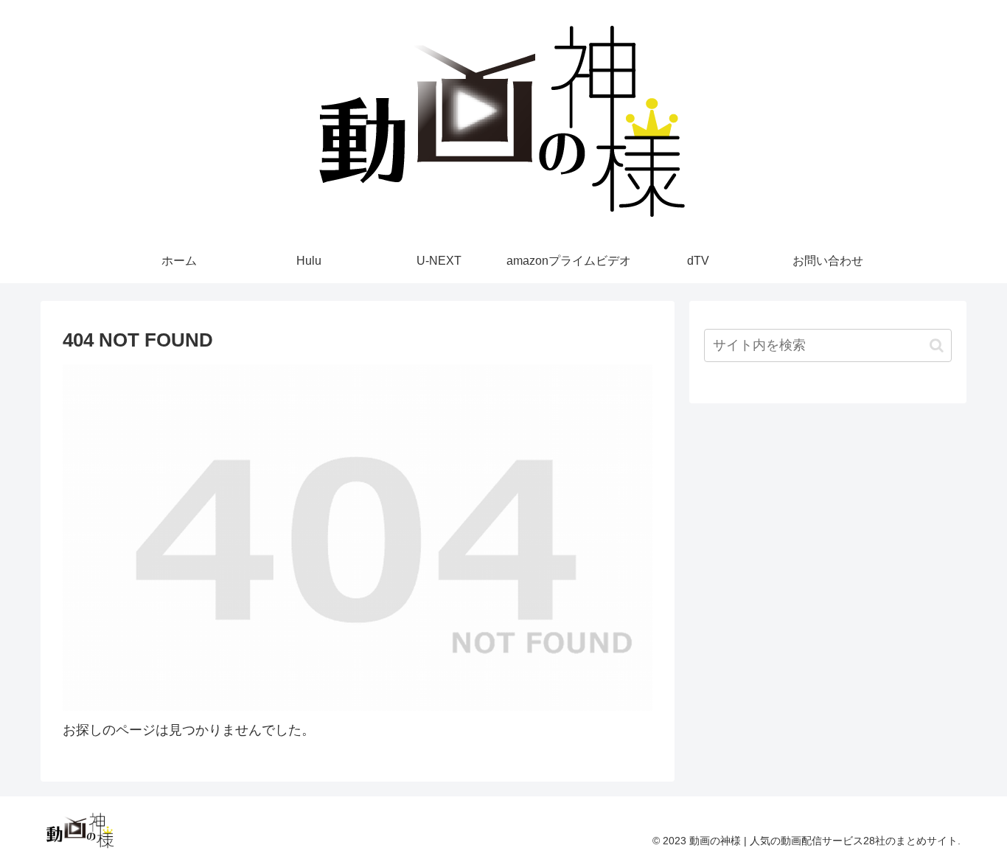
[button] (936, 345)
